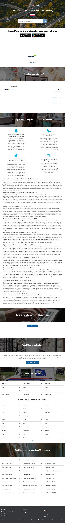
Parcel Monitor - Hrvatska (7, 471)
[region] (32, 45)
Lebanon (47, 427)
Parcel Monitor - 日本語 (28, 474)
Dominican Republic (49, 416)
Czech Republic (26, 416)
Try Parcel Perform (32, 362)
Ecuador (3, 419)
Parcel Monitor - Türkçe (50, 489)
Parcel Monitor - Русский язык (30, 485)
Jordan (46, 423)
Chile (3, 412)
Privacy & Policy (4, 515)
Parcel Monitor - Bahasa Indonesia (52, 471)
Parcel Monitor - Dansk (50, 460)
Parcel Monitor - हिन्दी (49, 467)
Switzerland (47, 437)
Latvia (24, 427)
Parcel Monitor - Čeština (28, 460)
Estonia (46, 419)
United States (26, 391)
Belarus (3, 408)
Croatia (3, 416)
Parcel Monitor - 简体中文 (29, 492)
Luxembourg (26, 430)
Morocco (47, 430)
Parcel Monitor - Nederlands (29, 478)
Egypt (24, 419)
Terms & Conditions (21, 24)
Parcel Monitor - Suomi (7, 467)
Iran (24, 423)
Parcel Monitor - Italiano (7, 474)
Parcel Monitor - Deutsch (7, 463)
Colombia (25, 412)
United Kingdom (26, 383)
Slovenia (25, 387)
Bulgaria (47, 408)
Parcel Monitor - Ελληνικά (29, 463)
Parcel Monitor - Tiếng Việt (7, 492)
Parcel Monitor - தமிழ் (6, 489)
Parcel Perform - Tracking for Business (8, 511)
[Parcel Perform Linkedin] (26, 513)
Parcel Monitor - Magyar (28, 471)
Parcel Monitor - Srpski (7, 485)
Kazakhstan (4, 427)
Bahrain (46, 405)
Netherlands (47, 383)
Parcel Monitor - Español (50, 463)
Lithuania (4, 430)
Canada (46, 387)
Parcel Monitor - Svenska (50, 485)
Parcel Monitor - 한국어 (50, 474)
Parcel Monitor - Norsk (50, 478)
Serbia (46, 434)
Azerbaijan (25, 405)
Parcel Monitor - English (7, 460)
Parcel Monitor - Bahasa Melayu (9, 478)
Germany (4, 387)
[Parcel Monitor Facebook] (24, 513)
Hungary (3, 423)
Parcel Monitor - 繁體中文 (50, 492)
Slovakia (3, 437)
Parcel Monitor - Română (50, 481)
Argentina (4, 405)
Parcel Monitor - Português (29, 481)
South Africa (4, 383)
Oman (3, 434)
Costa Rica (47, 412)
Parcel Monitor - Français (28, 467)
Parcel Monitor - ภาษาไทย (29, 489)
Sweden (3, 391)
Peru (24, 434)
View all (32, 326)
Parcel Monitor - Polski (7, 481)
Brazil (24, 408)
